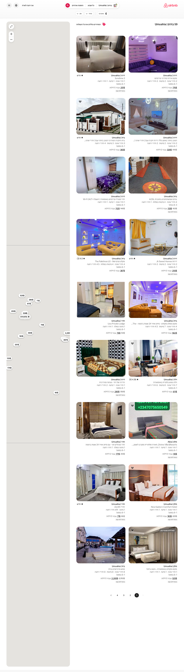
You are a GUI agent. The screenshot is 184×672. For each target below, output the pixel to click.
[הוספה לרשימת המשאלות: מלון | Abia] (132, 405)
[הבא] (111, 595)
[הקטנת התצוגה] (11, 34)
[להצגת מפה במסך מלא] (11, 26)
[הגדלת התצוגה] (11, 39)
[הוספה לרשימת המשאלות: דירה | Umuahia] (132, 39)
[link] (143, 595)
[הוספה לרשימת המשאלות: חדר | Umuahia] (80, 284)
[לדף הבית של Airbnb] (171, 5)
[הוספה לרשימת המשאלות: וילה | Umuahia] (132, 343)
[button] (174, 87)
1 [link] (136, 595)
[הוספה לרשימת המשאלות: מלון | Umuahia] (132, 468)
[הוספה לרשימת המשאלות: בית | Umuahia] (80, 101)
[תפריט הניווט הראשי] (9, 5)
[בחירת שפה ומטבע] (16, 5)
